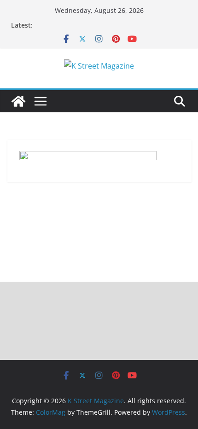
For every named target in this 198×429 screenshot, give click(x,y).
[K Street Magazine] (18, 101)
